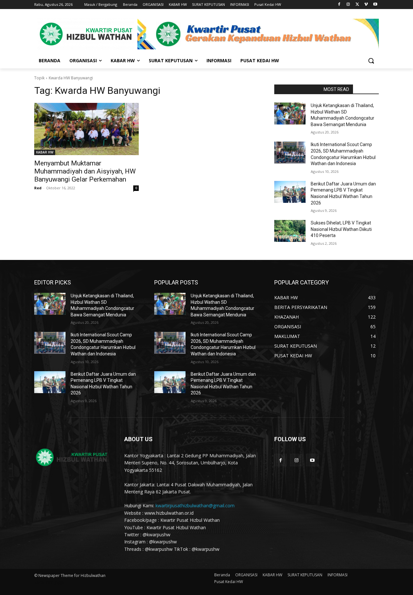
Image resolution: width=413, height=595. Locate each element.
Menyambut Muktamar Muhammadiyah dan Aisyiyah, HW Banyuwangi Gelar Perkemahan (85, 171)
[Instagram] (348, 4)
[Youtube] (375, 4)
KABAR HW (44, 152)
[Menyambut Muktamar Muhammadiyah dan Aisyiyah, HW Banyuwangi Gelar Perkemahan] (86, 129)
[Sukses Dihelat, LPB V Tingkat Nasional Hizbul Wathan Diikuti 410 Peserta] (290, 231)
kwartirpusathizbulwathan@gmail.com (195, 505)
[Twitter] (357, 4)
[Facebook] (339, 4)
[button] (371, 60)
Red (38, 187)
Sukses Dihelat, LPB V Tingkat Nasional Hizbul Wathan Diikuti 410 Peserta (341, 229)
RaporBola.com (297, 89)
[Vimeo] (366, 4)
